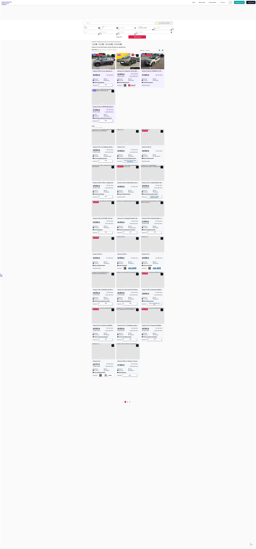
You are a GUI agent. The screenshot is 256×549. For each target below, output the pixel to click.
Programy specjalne (165, 23)
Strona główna (94, 41)
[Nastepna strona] (163, 402)
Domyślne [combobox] (147, 50)
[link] (110, 75)
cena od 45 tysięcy (111, 41)
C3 (107, 41)
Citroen (105, 41)
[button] (91, 27)
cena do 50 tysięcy (118, 41)
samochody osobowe (100, 41)
